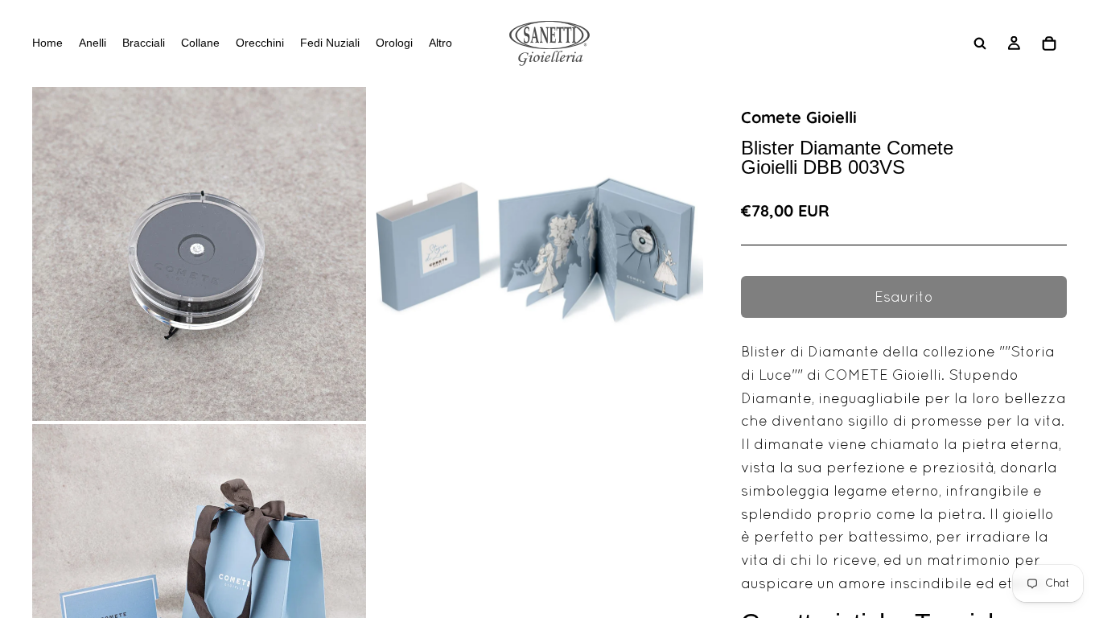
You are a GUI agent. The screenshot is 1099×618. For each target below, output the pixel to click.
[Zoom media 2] (536, 254)
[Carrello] (1049, 43)
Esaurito (904, 296)
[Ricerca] (980, 43)
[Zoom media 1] (199, 254)
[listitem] (440, 43)
